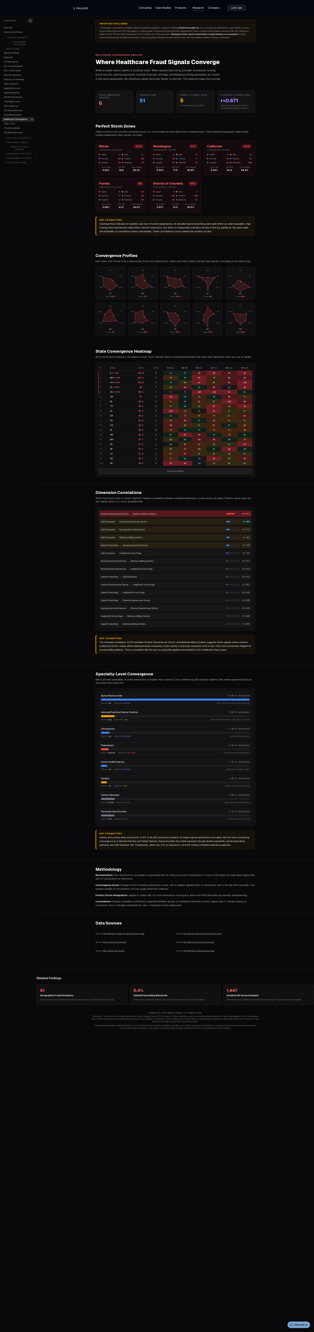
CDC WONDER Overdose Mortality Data (199, 951)
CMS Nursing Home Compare (114, 942)
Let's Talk (236, 7)
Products (180, 8)
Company (213, 8)
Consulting (145, 8)
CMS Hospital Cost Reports (113, 951)
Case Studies (163, 8)
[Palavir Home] (82, 7)
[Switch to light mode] (30, 20)
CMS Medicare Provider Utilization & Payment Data (123, 933)
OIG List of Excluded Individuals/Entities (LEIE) (202, 933)
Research (198, 8)
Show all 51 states (175, 471)
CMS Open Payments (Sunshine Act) (198, 942)
